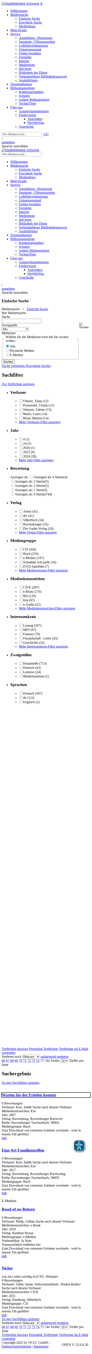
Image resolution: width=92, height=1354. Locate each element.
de (24, 698)
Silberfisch (30, 520)
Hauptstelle (30, 663)
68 (12, 1060)
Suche (6, 317)
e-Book (28, 591)
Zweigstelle (9, 325)
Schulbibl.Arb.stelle (36, 562)
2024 (26, 456)
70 (20, 1060)
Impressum (41, 1346)
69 (16, 1060)
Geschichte (30, 642)
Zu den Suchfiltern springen (20, 1083)
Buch (26, 553)
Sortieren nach (11, 1056)
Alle (12, 346)
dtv (25, 516)
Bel (25, 596)
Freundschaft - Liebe (37, 638)
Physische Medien (22, 350)
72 (29, 1060)
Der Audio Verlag (35, 528)
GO (46, 134)
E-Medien (16, 355)
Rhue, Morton (32, 418)
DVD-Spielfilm (33, 566)
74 (37, 1060)
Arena (27, 511)
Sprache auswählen (15, 146)
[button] (84, 325)
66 (3, 1060)
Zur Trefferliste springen (18, 384)
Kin (25, 600)
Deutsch (28, 693)
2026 (26, 448)
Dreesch (28, 667)
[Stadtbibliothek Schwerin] (20, 3)
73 (33, 1060)
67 (7, 1060)
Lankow (28, 672)
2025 (26, 452)
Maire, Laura (32, 414)
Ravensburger (32, 524)
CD (25, 549)
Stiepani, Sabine (34, 409)
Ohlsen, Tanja (32, 401)
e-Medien (29, 558)
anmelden (8, 142)
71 (25, 1060)
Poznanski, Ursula (35, 405)
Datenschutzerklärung (16, 1346)
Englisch (29, 702)
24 (25, 443)
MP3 (26, 630)
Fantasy (28, 634)
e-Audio (28, 604)
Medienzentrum (33, 676)
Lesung (28, 625)
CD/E (27, 587)
